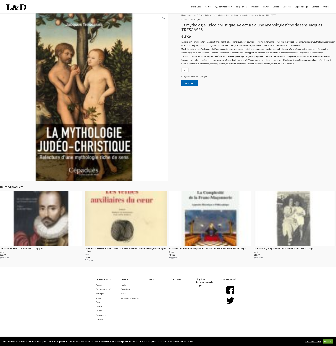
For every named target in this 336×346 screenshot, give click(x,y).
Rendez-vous (195, 6)
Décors (276, 6)
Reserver (189, 83)
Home (183, 15)
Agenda (326, 6)
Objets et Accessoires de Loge (204, 282)
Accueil (208, 6)
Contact (315, 6)
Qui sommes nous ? (223, 6)
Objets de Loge (301, 6)
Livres (266, 6)
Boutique (255, 6)
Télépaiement (241, 6)
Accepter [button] (327, 341)
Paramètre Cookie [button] (313, 341)
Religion (197, 19)
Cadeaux (287, 6)
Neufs (196, 15)
